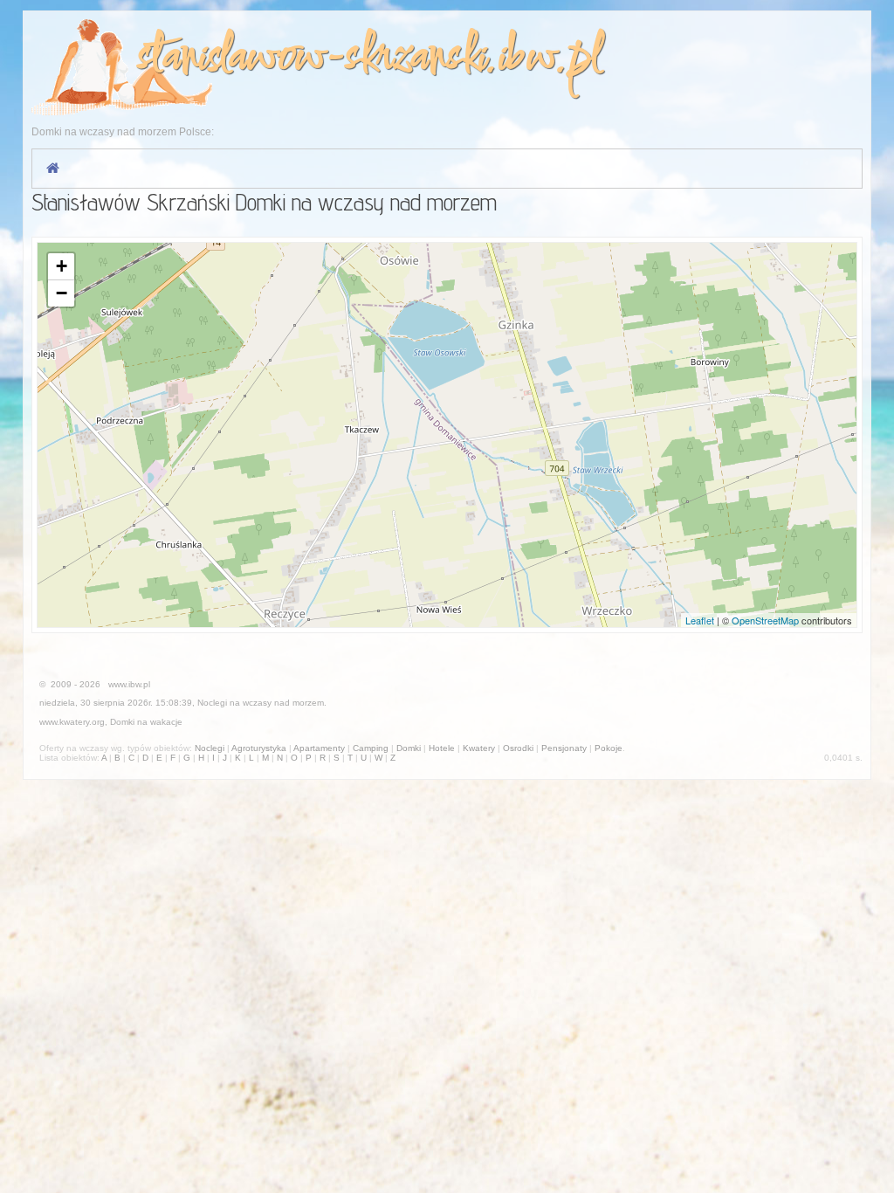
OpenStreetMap (765, 620)
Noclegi (212, 702)
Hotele (442, 748)
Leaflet (699, 620)
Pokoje (608, 748)
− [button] (61, 293)
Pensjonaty (564, 748)
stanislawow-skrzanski (310, 58)
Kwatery (479, 748)
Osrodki (518, 748)
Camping (371, 748)
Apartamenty (319, 748)
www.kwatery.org (72, 722)
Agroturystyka (258, 748)
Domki (122, 722)
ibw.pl (550, 58)
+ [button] (61, 266)
